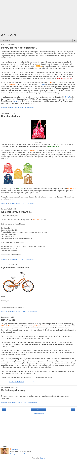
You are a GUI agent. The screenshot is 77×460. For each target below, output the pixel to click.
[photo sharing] (75, 394)
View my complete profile (17, 454)
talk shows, (17, 101)
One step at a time (10, 116)
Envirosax (70, 188)
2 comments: (30, 203)
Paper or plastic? (53, 146)
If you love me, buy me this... (16, 267)
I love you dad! (8, 320)
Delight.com (32, 150)
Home (38, 409)
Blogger (42, 458)
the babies (36, 220)
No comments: (29, 107)
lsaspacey (15, 449)
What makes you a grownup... (16, 212)
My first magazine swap (13, 390)
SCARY (68, 97)
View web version (38, 413)
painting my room (39, 326)
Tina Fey (42, 84)
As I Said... (10, 35)
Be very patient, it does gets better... (19, 48)
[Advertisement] (38, 17)
